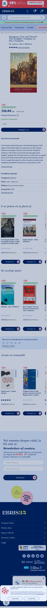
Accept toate (31, 598)
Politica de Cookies (40, 594)
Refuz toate (15, 598)
